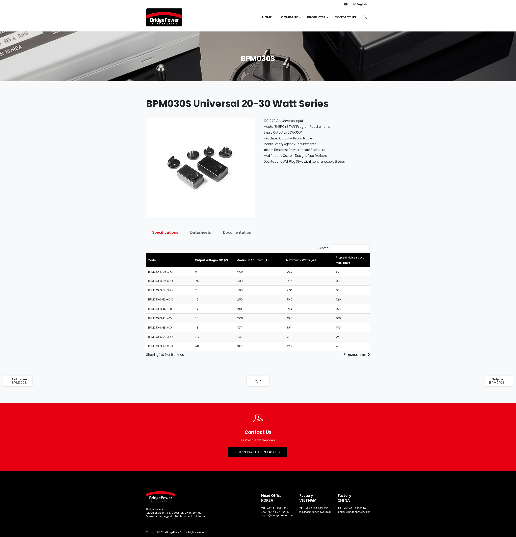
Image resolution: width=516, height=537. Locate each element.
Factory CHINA (344, 497)
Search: (323, 248)
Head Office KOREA (271, 497)
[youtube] (346, 4)
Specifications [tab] (165, 232)
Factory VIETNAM (307, 497)
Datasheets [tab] (200, 232)
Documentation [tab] (237, 232)
